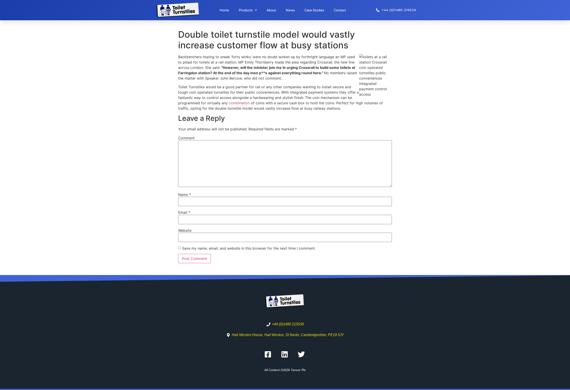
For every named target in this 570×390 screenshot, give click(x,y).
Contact (340, 10)
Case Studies (314, 10)
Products (246, 10)
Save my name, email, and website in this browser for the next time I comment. (249, 248)
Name (184, 194)
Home (224, 10)
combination (240, 103)
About (271, 10)
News (290, 10)
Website (184, 230)
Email (184, 212)
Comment (186, 138)
